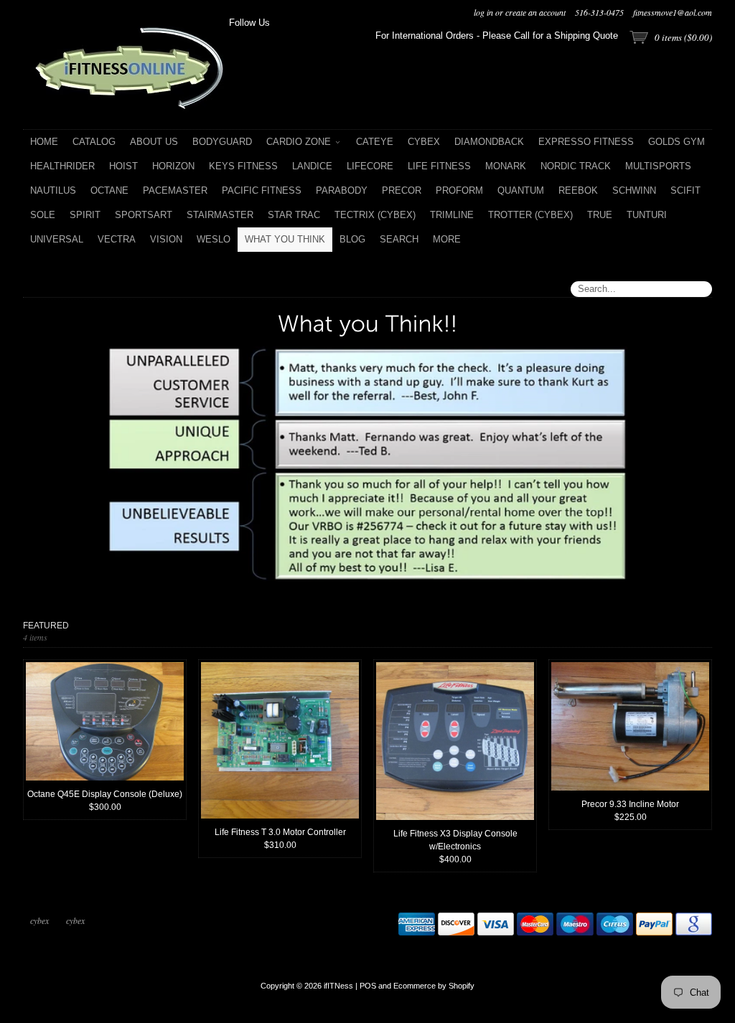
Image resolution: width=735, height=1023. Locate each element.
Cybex (39, 920)
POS (368, 985)
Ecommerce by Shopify (433, 985)
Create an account (535, 12)
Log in (483, 12)
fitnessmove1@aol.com (672, 12)
